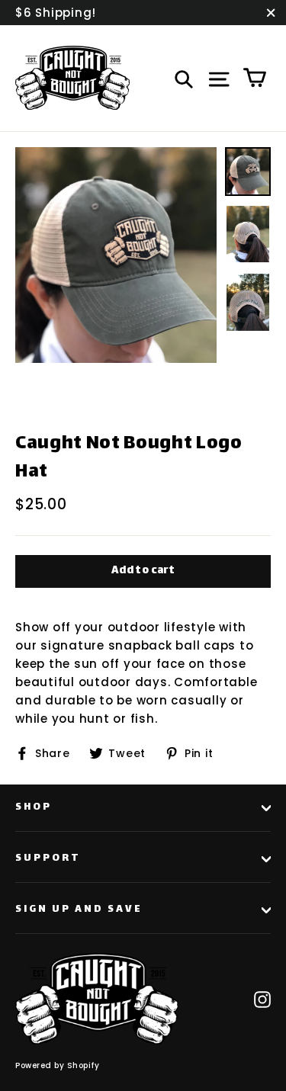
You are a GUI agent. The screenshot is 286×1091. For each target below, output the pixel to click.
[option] (116, 255)
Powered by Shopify (57, 1065)
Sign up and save (79, 909)
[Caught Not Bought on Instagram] (262, 999)
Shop (33, 807)
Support (48, 858)
